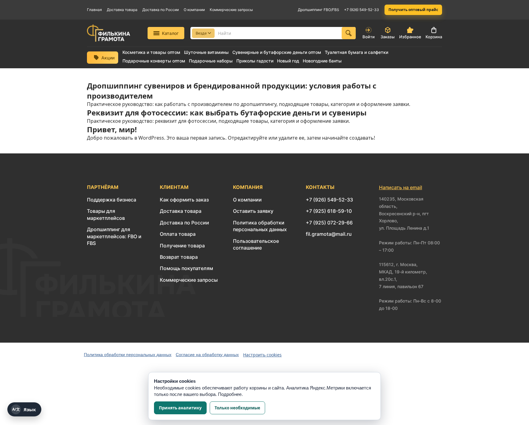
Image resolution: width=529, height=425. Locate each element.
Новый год (288, 60)
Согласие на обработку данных (207, 354)
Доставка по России (160, 9)
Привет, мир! (112, 129)
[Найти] (349, 33)
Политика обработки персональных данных (127, 354)
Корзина (434, 36)
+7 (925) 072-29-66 (329, 223)
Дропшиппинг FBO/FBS (318, 9)
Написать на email (400, 187)
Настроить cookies (262, 355)
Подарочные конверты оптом (153, 60)
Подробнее (230, 394)
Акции (107, 57)
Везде (201, 33)
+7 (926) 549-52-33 (361, 9)
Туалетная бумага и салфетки (356, 52)
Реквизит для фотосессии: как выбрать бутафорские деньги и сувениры (226, 112)
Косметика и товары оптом (151, 52)
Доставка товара (122, 9)
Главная (94, 9)
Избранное (410, 36)
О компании (194, 9)
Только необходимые (237, 408)
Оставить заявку (253, 211)
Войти (368, 36)
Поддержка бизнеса (111, 200)
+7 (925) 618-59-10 (329, 211)
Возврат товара (179, 257)
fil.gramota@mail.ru (329, 234)
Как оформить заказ (184, 200)
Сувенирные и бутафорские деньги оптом (276, 52)
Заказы (388, 36)
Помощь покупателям (186, 268)
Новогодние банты (322, 60)
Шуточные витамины (206, 52)
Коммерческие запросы (231, 9)
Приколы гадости (254, 60)
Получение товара (182, 246)
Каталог (170, 33)
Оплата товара (178, 234)
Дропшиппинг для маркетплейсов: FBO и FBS (114, 236)
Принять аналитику (180, 408)
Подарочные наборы (211, 60)
